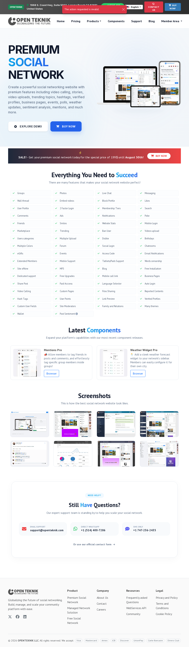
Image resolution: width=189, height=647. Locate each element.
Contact (102, 603)
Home (61, 21)
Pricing (75, 21)
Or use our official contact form (92, 544)
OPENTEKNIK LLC (28, 640)
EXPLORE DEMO (31, 126)
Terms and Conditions (162, 606)
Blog (152, 21)
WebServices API (136, 608)
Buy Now (161, 156)
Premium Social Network (76, 600)
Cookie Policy (164, 614)
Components (116, 21)
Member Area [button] (170, 21)
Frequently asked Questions (136, 600)
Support (136, 21)
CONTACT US (153, 8)
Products (93, 21)
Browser (51, 373)
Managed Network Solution (78, 610)
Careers (101, 609)
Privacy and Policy (167, 597)
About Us (102, 597)
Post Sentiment (67, 313)
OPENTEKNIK (16, 7)
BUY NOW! (173, 7)
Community (133, 614)
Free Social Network (74, 620)
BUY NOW (69, 126)
